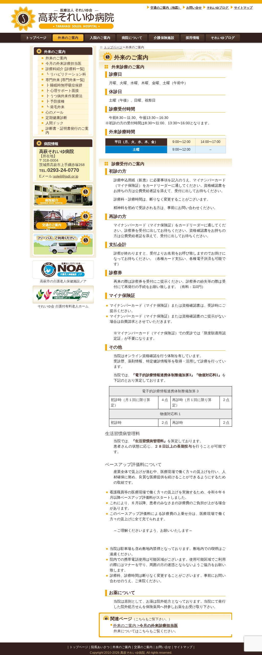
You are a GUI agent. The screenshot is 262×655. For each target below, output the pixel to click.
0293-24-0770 (59, 170)
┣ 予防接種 (55, 101)
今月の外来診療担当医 (63, 63)
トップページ (36, 38)
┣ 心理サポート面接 (62, 91)
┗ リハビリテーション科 (66, 74)
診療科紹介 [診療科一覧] (65, 69)
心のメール (54, 112)
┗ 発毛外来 (55, 107)
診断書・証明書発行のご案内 (67, 130)
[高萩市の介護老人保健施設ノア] (63, 269)
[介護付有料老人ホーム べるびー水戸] (63, 294)
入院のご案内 (100, 38)
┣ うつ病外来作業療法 (64, 96)
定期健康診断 (56, 118)
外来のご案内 (68, 38)
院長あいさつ (100, 647)
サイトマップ (243, 7)
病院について (132, 38)
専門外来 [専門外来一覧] (65, 80)
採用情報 (192, 38)
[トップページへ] (62, 18)
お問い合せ (194, 7)
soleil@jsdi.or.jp (65, 176)
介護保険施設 (164, 38)
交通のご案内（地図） (165, 7)
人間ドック (54, 123)
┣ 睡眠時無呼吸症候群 (64, 85)
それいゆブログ (218, 7)
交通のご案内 (143, 647)
